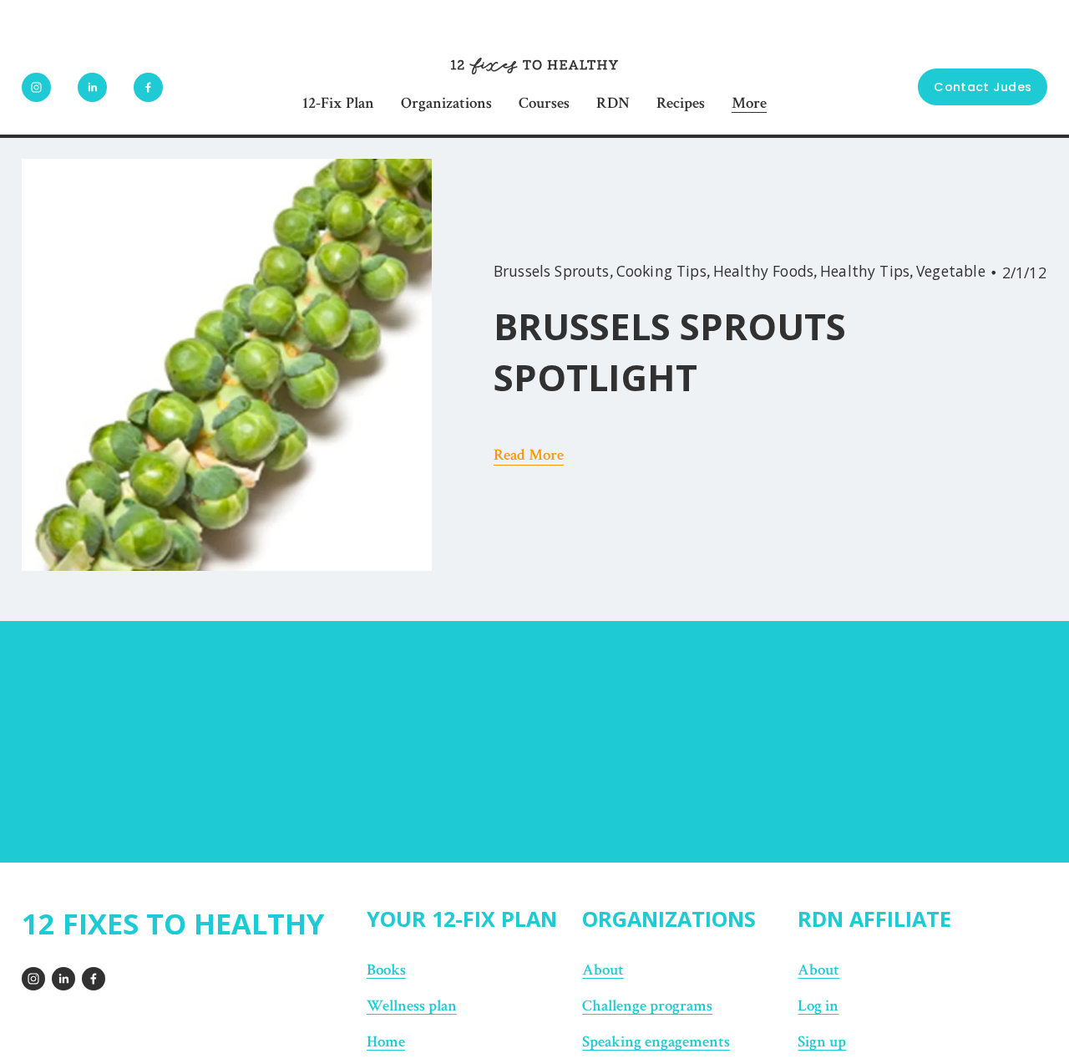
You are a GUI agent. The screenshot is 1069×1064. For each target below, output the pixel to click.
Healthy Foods (763, 271)
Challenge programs (647, 1005)
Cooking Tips (661, 271)
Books (386, 970)
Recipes (680, 103)
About (603, 970)
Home (386, 1041)
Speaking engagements (656, 1041)
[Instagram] (36, 87)
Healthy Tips (864, 271)
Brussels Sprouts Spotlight (670, 351)
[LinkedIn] (92, 87)
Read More (529, 455)
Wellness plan (412, 1005)
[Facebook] (148, 87)
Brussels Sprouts (552, 271)
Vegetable (950, 271)
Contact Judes (982, 87)
